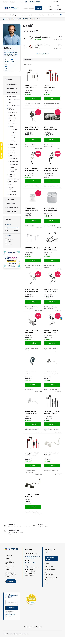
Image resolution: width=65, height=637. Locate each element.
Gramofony (13, 118)
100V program (13, 155)
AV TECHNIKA (12, 192)
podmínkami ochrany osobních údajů (10, 615)
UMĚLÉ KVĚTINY (13, 182)
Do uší (13, 135)
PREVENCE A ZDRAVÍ (12, 188)
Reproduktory (13, 124)
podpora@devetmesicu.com (33, 556)
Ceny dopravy (27, 626)
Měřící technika (14, 164)
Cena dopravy (13, 2)
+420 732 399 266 (30, 558)
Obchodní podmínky (50, 569)
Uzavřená (14, 132)
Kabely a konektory (15, 144)
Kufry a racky (13, 112)
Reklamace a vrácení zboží (51, 579)
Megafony (12, 167)
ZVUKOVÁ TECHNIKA (11, 108)
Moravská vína (10, 199)
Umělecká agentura (37, 626)
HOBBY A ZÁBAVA (13, 185)
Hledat (38, 8)
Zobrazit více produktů (41, 53)
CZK (57, 2)
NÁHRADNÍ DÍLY (13, 194)
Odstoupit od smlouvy (50, 558)
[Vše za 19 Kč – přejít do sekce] (12, 259)
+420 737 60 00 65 (30, 562)
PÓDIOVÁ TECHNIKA (14, 179)
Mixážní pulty (13, 150)
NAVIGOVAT (11, 581)
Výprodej (11, 102)
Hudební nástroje (11, 96)
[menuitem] (11, 15)
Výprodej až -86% (11, 211)
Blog (46, 583)
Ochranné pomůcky (12, 84)
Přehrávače (13, 153)
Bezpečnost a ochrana (12, 92)
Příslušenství (15, 129)
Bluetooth (14, 141)
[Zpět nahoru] (61, 318)
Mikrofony (12, 147)
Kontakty (5, 2)
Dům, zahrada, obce (12, 88)
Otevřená (14, 138)
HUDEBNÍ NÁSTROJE (14, 105)
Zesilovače (12, 115)
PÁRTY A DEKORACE (14, 99)
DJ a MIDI (12, 121)
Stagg (10, 244)
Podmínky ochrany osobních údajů (50, 573)
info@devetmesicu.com (31, 567)
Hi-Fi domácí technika (13, 170)
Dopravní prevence (11, 203)
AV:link (10, 239)
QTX (9, 242)
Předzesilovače (13, 158)
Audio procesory (14, 161)
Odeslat (11, 608)
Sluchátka (12, 126)
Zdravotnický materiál (12, 207)
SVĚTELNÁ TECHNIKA (11, 175)
